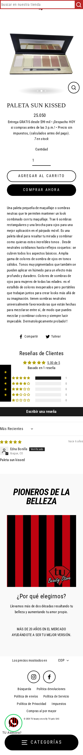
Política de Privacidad (31, 704)
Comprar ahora (41, 190)
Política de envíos (26, 696)
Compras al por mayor (41, 711)
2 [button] (42, 91)
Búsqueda (24, 689)
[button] (21, 378)
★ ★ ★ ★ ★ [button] (5, 383)
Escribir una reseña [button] (41, 411)
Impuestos (59, 704)
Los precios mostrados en (29, 660)
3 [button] (46, 91)
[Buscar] (78, 4)
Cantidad (41, 149)
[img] (10, 442)
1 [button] (38, 91)
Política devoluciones (51, 689)
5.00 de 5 (53, 363)
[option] (41, 55)
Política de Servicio (56, 696)
